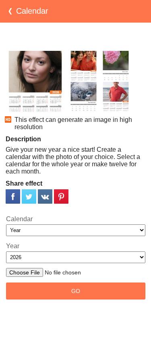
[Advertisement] (75, 37)
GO (75, 291)
